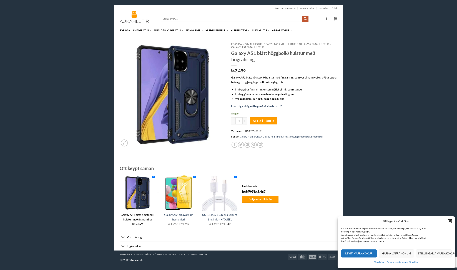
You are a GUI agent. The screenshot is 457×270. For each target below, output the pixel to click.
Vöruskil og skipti (164, 254)
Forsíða (125, 30)
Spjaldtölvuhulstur (167, 30)
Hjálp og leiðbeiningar (193, 254)
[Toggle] (123, 237)
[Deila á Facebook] (234, 145)
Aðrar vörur (281, 30)
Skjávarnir (193, 30)
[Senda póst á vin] (247, 145)
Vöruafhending (307, 8)
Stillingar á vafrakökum (435, 253)
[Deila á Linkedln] (260, 145)
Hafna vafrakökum (396, 253)
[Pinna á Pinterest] (254, 145)
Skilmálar (126, 254)
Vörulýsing (134, 237)
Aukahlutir (259, 30)
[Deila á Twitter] (241, 145)
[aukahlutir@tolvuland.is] (335, 30)
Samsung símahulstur (281, 44)
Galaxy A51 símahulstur (247, 47)
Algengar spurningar (285, 8)
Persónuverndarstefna (397, 262)
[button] (450, 221)
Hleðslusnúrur (215, 30)
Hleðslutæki (239, 30)
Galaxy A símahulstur (314, 44)
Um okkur (414, 262)
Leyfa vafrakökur (359, 253)
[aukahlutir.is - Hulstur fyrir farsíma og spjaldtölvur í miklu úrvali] (137, 19)
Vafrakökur (379, 262)
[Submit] (305, 19)
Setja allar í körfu (260, 199)
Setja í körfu (263, 120)
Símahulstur (140, 30)
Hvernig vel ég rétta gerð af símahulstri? (256, 106)
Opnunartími (142, 254)
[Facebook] (332, 8)
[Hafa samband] (336, 8)
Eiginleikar (134, 246)
